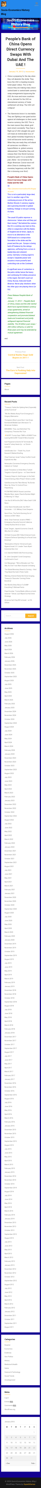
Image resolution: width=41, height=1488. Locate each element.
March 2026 (9, 653)
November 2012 (10, 1273)
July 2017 (8, 1056)
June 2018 (8, 1013)
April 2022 (8, 835)
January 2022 (9, 847)
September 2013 (11, 1234)
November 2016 (10, 1087)
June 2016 (8, 1106)
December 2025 (10, 665)
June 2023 (8, 781)
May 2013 (8, 1250)
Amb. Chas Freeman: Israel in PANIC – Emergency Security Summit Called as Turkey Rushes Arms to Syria (18, 522)
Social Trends (9, 1376)
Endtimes (8, 1353)
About (7, 389)
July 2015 (8, 1149)
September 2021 (11, 862)
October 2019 (9, 951)
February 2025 (10, 704)
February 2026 (10, 657)
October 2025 (9, 673)
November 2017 (10, 1040)
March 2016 (9, 1118)
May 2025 (8, 692)
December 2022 (10, 804)
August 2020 (9, 913)
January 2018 (9, 1033)
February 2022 (10, 843)
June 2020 (8, 920)
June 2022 (8, 828)
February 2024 (10, 750)
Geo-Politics (9, 1357)
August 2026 (9, 634)
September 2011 (11, 1323)
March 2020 (9, 932)
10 (11, 1443)
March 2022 (9, 839)
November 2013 (10, 1226)
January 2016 (9, 1126)
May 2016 (8, 1110)
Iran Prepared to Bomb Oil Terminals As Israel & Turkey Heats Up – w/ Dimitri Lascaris (19, 444)
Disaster (7, 1345)
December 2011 (10, 1315)
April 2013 (8, 1253)
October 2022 (9, 812)
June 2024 (8, 735)
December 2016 (10, 1083)
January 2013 (9, 1265)
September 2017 (11, 1048)
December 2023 (10, 758)
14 (29, 1443)
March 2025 (9, 700)
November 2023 (10, 762)
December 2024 (10, 711)
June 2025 (8, 688)
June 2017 (8, 1060)
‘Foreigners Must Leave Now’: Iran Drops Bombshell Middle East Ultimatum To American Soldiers (19, 422)
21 (29, 1448)
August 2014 (9, 1191)
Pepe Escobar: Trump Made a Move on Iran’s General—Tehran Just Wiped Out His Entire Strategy (20, 593)
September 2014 (11, 1188)
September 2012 (11, 1281)
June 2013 (8, 1246)
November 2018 (10, 994)
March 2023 (9, 793)
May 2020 (8, 924)
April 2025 (8, 696)
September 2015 (11, 1141)
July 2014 (8, 1195)
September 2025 (11, 676)
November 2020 (10, 901)
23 (7, 1453)
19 (20, 1448)
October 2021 (9, 859)
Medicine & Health (11, 1364)
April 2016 (8, 1114)
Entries (9, 1402)
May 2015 (8, 1157)
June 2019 (8, 967)
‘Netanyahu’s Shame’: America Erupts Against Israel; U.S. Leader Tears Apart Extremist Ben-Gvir (18, 546)
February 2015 (10, 1168)
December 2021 (10, 851)
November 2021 (10, 855)
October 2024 (9, 719)
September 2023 (11, 769)
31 (11, 1458)
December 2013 (10, 1222)
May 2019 (8, 971)
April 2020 (8, 928)
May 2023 (8, 785)
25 (16, 1453)
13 (25, 1443)
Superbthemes (29, 1484)
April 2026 (8, 649)
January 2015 (9, 1172)
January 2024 (9, 754)
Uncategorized (10, 1380)
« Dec (8, 1463)
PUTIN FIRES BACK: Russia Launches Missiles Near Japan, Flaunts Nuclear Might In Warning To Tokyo (20, 494)
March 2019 (9, 979)
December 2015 (10, 1130)
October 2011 (9, 1319)
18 (16, 1448)
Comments (10, 1405)
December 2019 (10, 944)
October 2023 (9, 766)
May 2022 (8, 831)
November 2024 (10, 715)
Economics (8, 1349)
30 (7, 1458)
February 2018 (10, 1029)
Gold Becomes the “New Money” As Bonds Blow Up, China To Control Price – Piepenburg (20, 485)
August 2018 (9, 1006)
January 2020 (9, 940)
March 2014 (9, 1211)
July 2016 (8, 1102)
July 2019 (8, 963)
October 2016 (9, 1091)
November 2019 (10, 948)
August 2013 (9, 1238)
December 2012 (10, 1269)
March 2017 (9, 1071)
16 (7, 1448)
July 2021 (8, 870)
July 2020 (8, 917)
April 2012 (8, 1300)
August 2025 (9, 680)
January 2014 (9, 1219)
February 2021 (10, 889)
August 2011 (9, 1327)
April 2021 (8, 882)
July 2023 (8, 777)
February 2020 (10, 936)
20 (25, 1448)
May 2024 (8, 738)
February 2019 (10, 982)
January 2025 (9, 708)
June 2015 (8, 1153)
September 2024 (11, 723)
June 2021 (8, 874)
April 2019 (8, 975)
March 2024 (9, 746)
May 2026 (8, 645)
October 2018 (9, 998)
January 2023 (9, 800)
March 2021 (9, 886)
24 (11, 1453)
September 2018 (11, 1002)
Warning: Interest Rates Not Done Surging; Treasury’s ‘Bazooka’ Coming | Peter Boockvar (20, 578)
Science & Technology (12, 1372)
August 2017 (9, 1052)
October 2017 (9, 1044)
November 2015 (10, 1133)
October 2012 (9, 1277)
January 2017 (9, 1079)
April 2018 (8, 1021)
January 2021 (9, 893)
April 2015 (8, 1160)
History (7, 1360)
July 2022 (8, 824)
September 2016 (11, 1095)
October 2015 (9, 1137)
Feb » (33, 1463)
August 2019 (9, 959)
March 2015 (9, 1164)
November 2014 (10, 1180)
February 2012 (10, 1308)
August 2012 (9, 1284)
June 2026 (8, 642)
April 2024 (8, 742)
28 (29, 1453)
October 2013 (9, 1230)
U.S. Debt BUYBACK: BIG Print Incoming (18, 553)
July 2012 (8, 1288)
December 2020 (10, 897)
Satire (7, 1368)
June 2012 (8, 1292)
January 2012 (9, 1311)
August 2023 (9, 773)
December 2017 (10, 1037)
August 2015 (9, 1145)
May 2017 (8, 1064)
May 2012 (8, 1296)
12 (20, 1443)
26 (20, 1453)
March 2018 (9, 1025)
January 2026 (9, 661)
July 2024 (8, 731)
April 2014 (8, 1207)
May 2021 (8, 878)
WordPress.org (10, 1409)
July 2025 (8, 684)
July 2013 (8, 1242)
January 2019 (9, 986)
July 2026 (8, 638)
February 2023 (10, 797)
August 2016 (9, 1099)
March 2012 (9, 1304)
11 (16, 1443)
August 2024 (9, 727)
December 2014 (10, 1176)
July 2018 (8, 1010)
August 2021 (9, 866)
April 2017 (8, 1068)
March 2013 (9, 1257)
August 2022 (9, 820)
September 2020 (11, 909)
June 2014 (8, 1199)
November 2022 (10, 808)
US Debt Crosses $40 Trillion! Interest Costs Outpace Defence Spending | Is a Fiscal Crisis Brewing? (20, 537)
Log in (7, 1398)
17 (11, 1448)
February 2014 (10, 1215)
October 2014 (9, 1184)
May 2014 (8, 1203)
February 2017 (10, 1075)
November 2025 (10, 669)
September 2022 (11, 816)
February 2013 (10, 1261)
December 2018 (10, 990)
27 (25, 1453)
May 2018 (8, 1017)
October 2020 (9, 905)
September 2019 (11, 955)
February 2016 (10, 1122)
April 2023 (8, 789)
